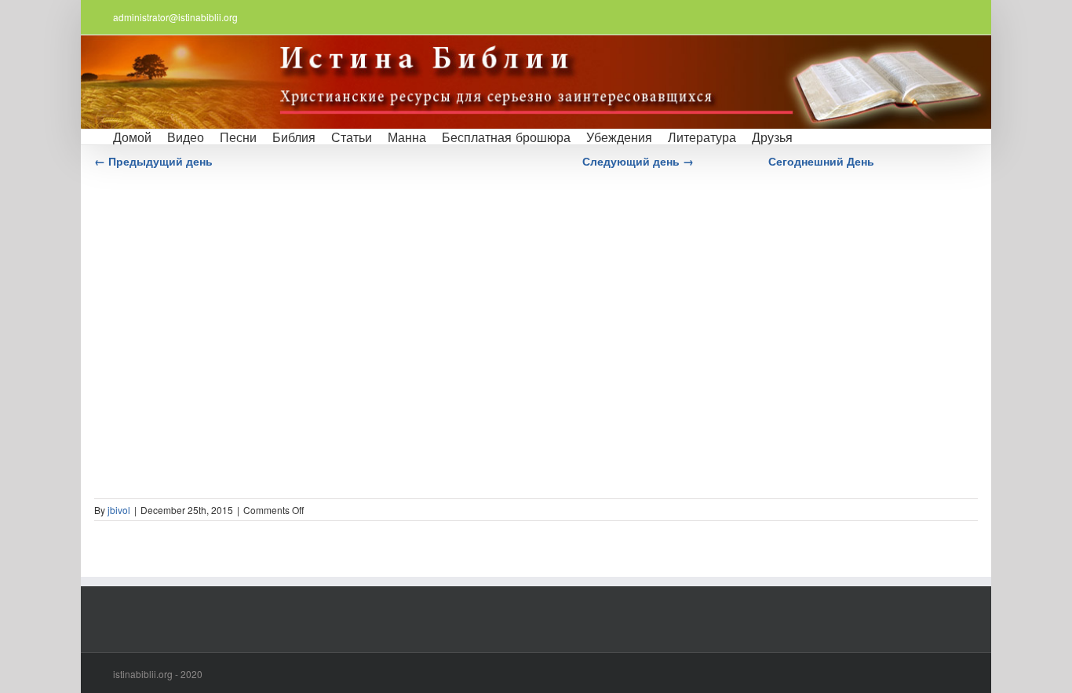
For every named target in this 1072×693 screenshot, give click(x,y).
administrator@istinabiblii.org (175, 17)
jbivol (119, 509)
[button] (813, 136)
